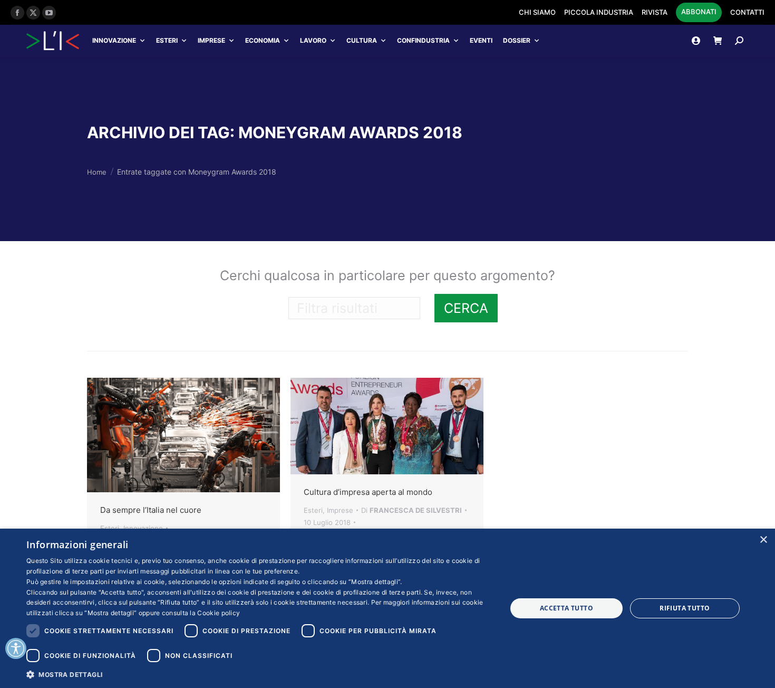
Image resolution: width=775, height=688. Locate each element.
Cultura (361, 40)
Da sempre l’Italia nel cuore (150, 510)
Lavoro (313, 40)
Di (411, 510)
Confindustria (423, 40)
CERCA (466, 308)
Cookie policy (218, 613)
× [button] (763, 540)
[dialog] (387, 608)
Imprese (211, 40)
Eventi (481, 40)
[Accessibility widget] (15, 648)
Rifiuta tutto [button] (685, 608)
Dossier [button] (516, 40)
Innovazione (114, 40)
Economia (262, 40)
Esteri (167, 40)
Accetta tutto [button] (566, 608)
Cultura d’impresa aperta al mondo (368, 492)
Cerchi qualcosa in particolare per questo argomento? (387, 275)
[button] (259, 674)
